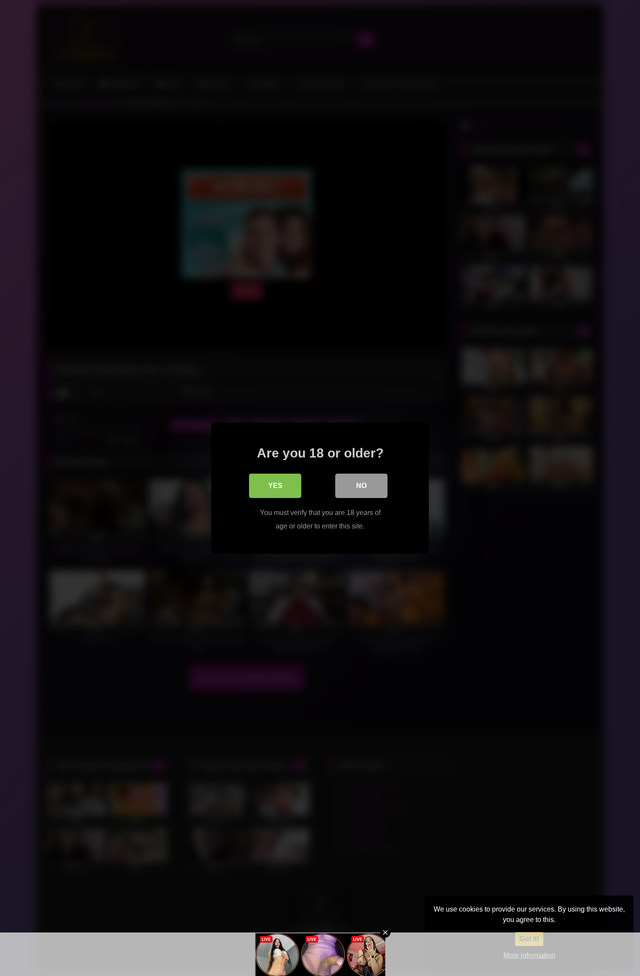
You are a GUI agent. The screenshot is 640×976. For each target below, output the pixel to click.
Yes (275, 485)
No (361, 485)
